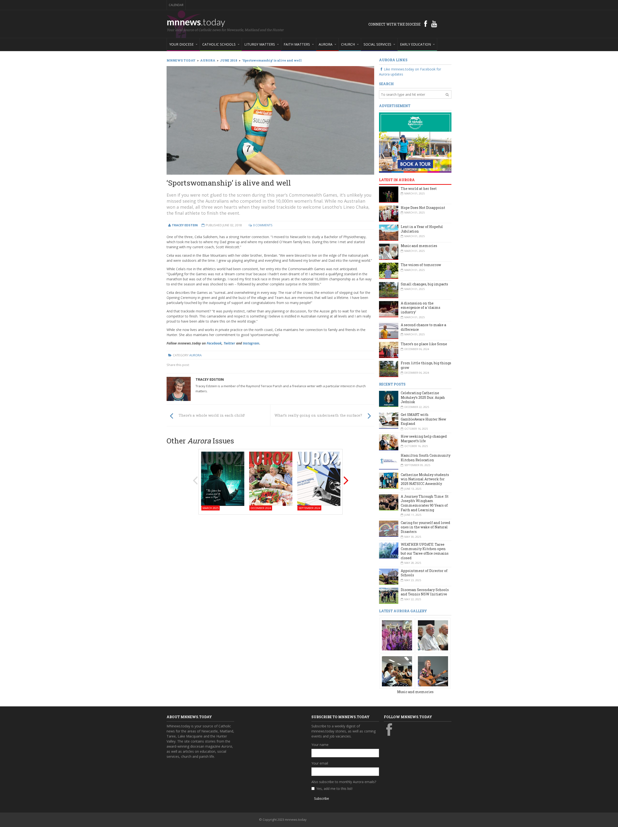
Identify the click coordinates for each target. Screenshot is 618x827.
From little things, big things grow (426, 365)
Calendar (176, 5)
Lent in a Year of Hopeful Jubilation (422, 229)
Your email (319, 763)
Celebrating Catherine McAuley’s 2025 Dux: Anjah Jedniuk (423, 397)
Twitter (229, 343)
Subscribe (321, 798)
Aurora (195, 355)
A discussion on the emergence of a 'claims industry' (420, 307)
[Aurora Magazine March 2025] (223, 478)
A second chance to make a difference (423, 327)
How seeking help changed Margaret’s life (424, 438)
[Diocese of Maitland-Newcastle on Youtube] (434, 23)
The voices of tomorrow (421, 264)
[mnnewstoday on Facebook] (425, 23)
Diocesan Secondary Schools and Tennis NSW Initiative (425, 592)
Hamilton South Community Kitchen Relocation (425, 457)
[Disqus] (270, 579)
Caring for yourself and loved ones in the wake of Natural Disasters (425, 527)
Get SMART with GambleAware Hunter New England (423, 419)
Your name (320, 744)
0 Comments (263, 225)
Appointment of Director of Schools (424, 573)
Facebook (214, 343)
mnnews (196, 21)
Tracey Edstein (210, 379)
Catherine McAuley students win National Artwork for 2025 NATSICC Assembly (425, 479)
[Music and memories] (397, 635)
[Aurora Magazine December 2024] (271, 478)
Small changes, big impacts (424, 284)
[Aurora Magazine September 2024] (319, 478)
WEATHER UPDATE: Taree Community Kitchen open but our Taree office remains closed (425, 551)
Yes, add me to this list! (334, 788)
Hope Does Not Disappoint (423, 207)
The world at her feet (419, 188)
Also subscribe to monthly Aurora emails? (343, 781)
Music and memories (419, 245)
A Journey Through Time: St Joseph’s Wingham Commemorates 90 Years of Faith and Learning (425, 503)
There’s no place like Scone (424, 344)
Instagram (251, 343)
